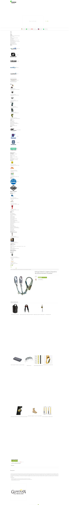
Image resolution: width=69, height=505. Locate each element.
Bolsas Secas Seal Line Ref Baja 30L (15, 314)
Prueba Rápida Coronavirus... (13, 203)
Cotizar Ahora (44, 277)
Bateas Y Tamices (12, 36)
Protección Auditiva (12, 216)
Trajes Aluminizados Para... (13, 236)
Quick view (12, 101)
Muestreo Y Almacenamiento (13, 44)
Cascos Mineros (12, 121)
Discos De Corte (12, 124)
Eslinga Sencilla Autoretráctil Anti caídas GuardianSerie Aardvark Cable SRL (19, 416)
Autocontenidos (12, 154)
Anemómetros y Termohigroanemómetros (15, 35)
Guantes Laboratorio (12, 221)
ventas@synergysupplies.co (35, 29)
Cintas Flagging (12, 38)
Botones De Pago (46, 29)
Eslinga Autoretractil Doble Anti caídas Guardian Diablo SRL (26, 314)
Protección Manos (12, 219)
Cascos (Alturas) (12, 245)
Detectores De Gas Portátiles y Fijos (14, 123)
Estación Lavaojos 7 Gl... (13, 164)
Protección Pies (12, 223)
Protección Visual (12, 228)
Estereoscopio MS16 (29, 365)
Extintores (11, 157)
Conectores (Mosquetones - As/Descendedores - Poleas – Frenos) (17, 246)
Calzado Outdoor (12, 225)
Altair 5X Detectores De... (13, 106)
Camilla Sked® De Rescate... (13, 170)
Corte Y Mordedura (12, 213)
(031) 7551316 (24, 29)
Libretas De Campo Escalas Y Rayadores (15, 41)
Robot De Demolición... (13, 88)
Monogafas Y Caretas (12, 230)
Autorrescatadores (12, 120)
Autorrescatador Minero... (13, 94)
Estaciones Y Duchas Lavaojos (13, 156)
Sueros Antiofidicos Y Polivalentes (14, 159)
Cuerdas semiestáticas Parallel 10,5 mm (38, 365)
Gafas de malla (12, 229)
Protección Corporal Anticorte (13, 218)
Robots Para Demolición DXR (13, 125)
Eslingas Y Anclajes (12, 247)
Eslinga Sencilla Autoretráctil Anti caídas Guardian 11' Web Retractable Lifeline (42, 314)
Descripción (12, 465)
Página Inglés (41, 29)
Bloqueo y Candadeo (12, 155)
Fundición (11, 215)
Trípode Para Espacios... (13, 262)
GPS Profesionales (12, 40)
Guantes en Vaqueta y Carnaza (13, 220)
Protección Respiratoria (13, 226)
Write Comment (14, 460)
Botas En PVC (11, 224)
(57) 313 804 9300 (29, 29)
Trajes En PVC (12, 231)
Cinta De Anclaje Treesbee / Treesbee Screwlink (47, 416)
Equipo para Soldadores (13, 214)
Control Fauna (12, 39)
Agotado (39, 277)
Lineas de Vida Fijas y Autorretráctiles (14, 248)
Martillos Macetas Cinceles (13, 43)
